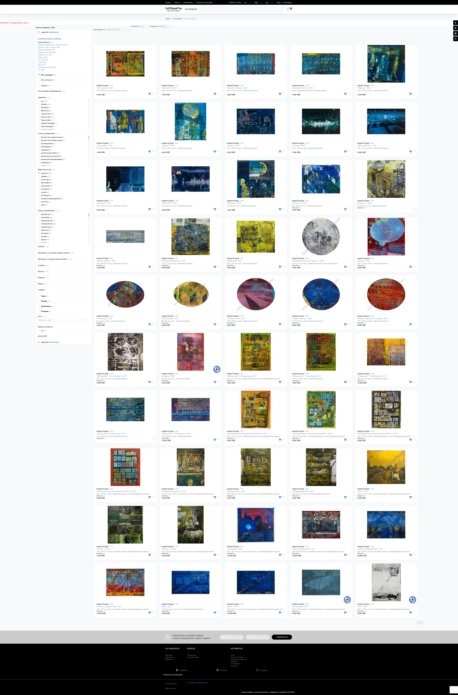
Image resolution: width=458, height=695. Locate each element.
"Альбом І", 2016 (102, 549)
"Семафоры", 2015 (234, 549)
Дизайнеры (169, 659)
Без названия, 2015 (300, 606)
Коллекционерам (192, 657)
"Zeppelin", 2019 (167, 146)
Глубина (41, 290)
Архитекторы (169, 657)
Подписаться (282, 637)
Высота (41, 271)
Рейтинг (41, 246)
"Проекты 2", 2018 (299, 203)
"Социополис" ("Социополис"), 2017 (371, 376)
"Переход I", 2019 (234, 203)
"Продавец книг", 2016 (236, 491)
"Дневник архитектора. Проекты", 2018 (308, 261)
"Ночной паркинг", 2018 (106, 261)
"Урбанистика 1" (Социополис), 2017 (306, 376)
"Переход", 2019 (363, 88)
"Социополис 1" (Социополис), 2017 (175, 434)
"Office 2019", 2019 (169, 203)
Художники (169, 655)
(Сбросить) (54, 32)
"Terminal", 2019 (298, 146)
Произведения (177, 19)
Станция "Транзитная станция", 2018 (372, 318)
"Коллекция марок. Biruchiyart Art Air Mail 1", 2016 (377, 434)
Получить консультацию (204, 2)
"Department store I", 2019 (237, 88)
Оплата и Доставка (237, 657)
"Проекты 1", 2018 (364, 203)
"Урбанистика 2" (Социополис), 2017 (241, 376)
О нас (232, 655)
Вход (278, 2)
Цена (42, 336)
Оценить (177, 2)
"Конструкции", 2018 (169, 318)
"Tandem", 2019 (233, 146)
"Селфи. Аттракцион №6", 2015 (370, 549)
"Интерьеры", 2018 (104, 318)
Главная (167, 19)
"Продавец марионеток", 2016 (173, 491)
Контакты (234, 666)
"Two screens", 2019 (104, 88)
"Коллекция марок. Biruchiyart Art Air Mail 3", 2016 (247, 434)
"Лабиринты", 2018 (234, 261)
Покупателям (191, 655)
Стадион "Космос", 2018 (302, 318)
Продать (168, 2)
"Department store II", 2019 (302, 88)
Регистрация (287, 2)
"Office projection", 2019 (366, 146)
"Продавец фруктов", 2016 (303, 491)
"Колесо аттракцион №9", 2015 (109, 606)
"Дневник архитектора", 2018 (173, 261)
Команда (234, 661)
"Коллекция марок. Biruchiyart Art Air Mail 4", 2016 (116, 491)
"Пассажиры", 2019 (104, 146)
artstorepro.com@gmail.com (197, 682)
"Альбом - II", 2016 (168, 549)
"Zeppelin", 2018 (363, 261)
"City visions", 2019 (168, 88)
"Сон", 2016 (362, 606)
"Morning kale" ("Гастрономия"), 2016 (111, 376)
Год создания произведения (49, 91)
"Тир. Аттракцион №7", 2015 (303, 549)
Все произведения (190, 19)
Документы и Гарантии (238, 659)
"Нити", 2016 (362, 491)
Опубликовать (188, 2)
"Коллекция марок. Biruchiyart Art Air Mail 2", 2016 (312, 434)
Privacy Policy (235, 664)
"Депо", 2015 (166, 606)
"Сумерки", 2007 (168, 376)
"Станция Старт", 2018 (236, 318)
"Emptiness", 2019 (103, 203)
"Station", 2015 (232, 606)
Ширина (41, 278)
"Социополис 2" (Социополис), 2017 (110, 434)
